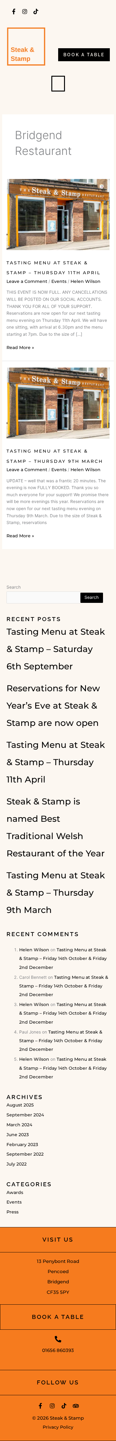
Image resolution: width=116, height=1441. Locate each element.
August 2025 (20, 1105)
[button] (58, 84)
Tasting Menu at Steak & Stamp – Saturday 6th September (55, 648)
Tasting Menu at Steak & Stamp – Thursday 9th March (55, 892)
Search (13, 587)
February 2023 (22, 1144)
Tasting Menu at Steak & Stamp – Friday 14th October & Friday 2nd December (63, 958)
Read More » (20, 347)
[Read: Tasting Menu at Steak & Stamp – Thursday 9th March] (58, 402)
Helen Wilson (34, 950)
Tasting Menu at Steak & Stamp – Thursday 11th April (55, 762)
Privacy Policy (58, 1427)
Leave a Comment (26, 281)
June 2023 (17, 1134)
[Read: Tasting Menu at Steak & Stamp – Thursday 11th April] (58, 214)
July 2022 (16, 1164)
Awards (14, 1192)
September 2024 (25, 1115)
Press (12, 1212)
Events (59, 281)
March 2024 (19, 1125)
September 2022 (25, 1154)
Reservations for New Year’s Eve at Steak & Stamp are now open (53, 705)
